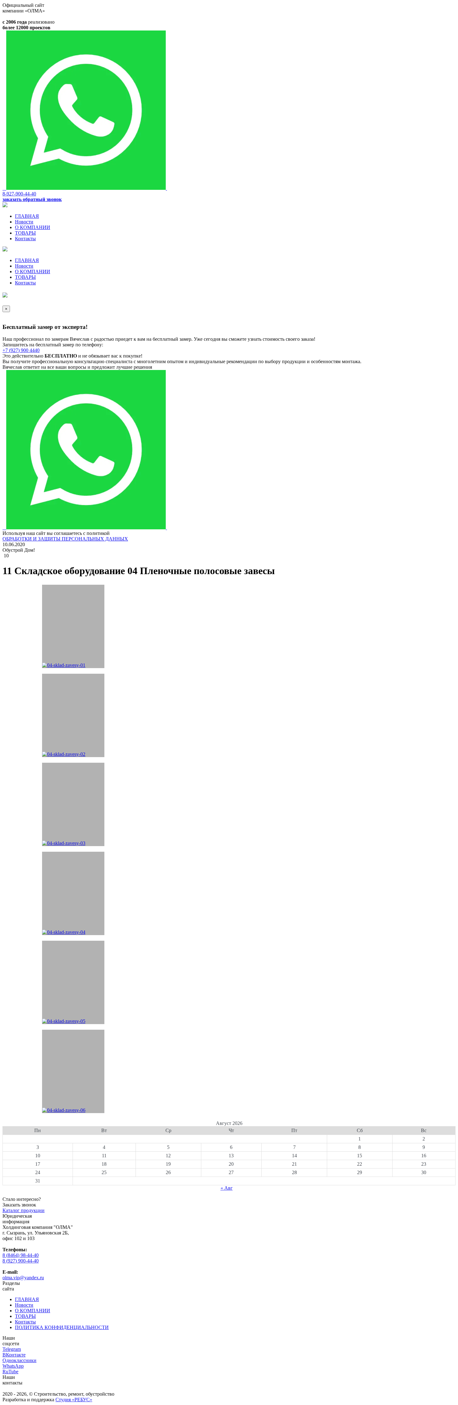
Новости (24, 221)
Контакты (25, 238)
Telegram (11, 1349)
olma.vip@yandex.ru (23, 1277)
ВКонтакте (14, 1354)
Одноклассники (19, 1360)
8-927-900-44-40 (19, 193)
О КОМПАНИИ (32, 227)
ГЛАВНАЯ (27, 216)
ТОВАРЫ (25, 233)
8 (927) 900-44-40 (20, 1260)
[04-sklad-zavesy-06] (73, 1071)
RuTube (10, 1371)
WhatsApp (13, 1366)
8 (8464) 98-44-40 (20, 1255)
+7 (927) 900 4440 (21, 350)
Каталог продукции (23, 1210)
